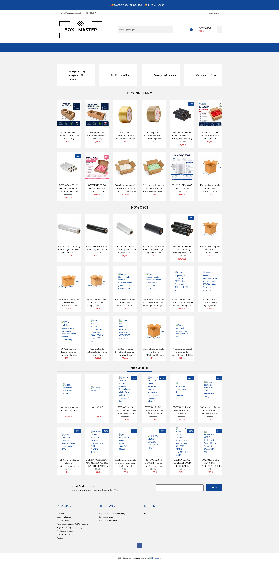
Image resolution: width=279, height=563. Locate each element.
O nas (144, 513)
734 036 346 (91, 13)
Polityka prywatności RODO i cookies (72, 524)
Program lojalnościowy (66, 531)
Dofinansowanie (63, 534)
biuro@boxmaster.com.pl (71, 13)
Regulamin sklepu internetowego (112, 513)
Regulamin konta (106, 517)
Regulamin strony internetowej (69, 527)
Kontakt (60, 538)
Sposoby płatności (64, 517)
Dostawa (60, 513)
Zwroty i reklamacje (65, 520)
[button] (65, 506)
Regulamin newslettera (108, 520)
